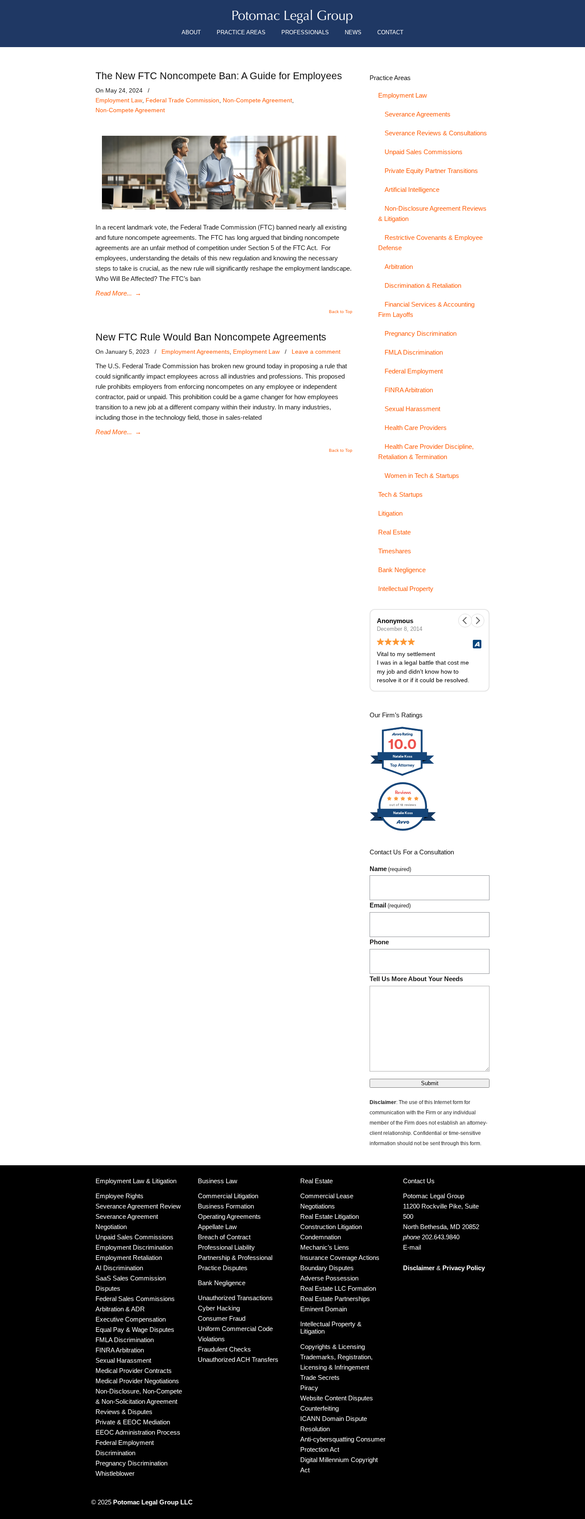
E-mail (412, 1247)
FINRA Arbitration (409, 390)
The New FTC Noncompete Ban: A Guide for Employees (219, 75)
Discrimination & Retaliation (423, 285)
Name (390, 868)
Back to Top (340, 312)
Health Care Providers (416, 427)
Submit (430, 1083)
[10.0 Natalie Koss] (403, 775)
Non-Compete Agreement (257, 100)
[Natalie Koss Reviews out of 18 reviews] (403, 829)
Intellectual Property (405, 588)
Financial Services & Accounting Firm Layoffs (426, 309)
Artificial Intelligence (412, 189)
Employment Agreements (195, 351)
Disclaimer (419, 1267)
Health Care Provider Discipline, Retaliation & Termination (426, 451)
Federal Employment (414, 371)
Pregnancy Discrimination (421, 333)
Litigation (390, 513)
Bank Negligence (402, 569)
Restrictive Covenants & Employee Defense (430, 242)
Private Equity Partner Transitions (431, 170)
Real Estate (394, 532)
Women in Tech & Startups (422, 475)
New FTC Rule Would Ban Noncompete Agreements (211, 337)
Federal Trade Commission (182, 100)
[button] (477, 620)
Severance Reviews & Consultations (436, 133)
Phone (379, 942)
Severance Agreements (418, 114)
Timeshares (394, 551)
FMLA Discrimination (414, 352)
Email (390, 905)
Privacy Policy (463, 1267)
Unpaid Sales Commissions (424, 151)
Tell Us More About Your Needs (416, 978)
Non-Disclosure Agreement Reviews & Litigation (432, 213)
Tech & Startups (400, 494)
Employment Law (119, 100)
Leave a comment (316, 351)
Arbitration (399, 266)
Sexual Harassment (412, 408)
